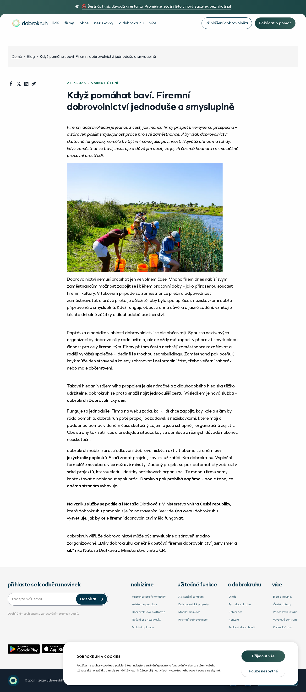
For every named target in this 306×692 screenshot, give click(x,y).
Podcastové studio (285, 612)
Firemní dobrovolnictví (193, 619)
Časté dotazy (282, 604)
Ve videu (167, 511)
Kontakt (234, 619)
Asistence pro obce (144, 604)
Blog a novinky (282, 596)
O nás (232, 596)
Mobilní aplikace (143, 627)
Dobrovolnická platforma (148, 612)
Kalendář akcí (282, 627)
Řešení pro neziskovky (146, 619)
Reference (235, 612)
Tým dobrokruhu (240, 604)
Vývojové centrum (285, 619)
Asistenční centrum (191, 596)
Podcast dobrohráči (242, 627)
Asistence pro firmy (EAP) (149, 596)
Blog (31, 57)
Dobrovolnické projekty (193, 604)
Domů (16, 57)
